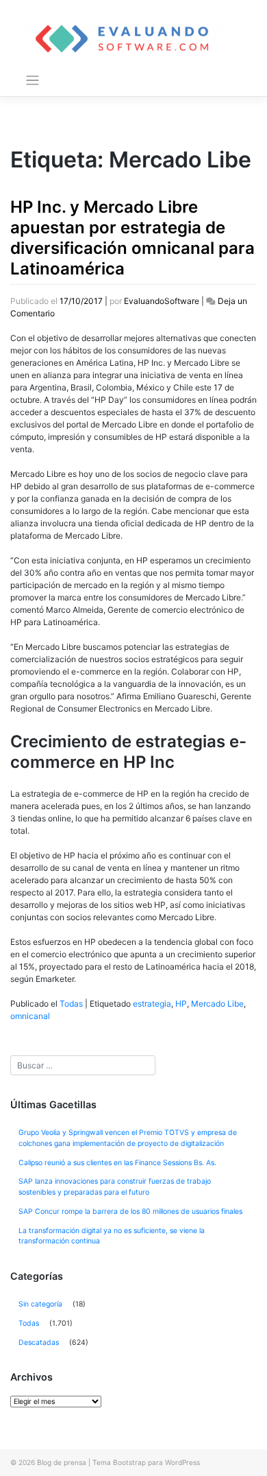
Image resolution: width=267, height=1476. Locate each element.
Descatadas (38, 1342)
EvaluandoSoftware (161, 301)
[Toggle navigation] (32, 81)
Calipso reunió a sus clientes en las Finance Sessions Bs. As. (117, 1162)
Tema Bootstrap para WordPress (146, 1462)
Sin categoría (40, 1304)
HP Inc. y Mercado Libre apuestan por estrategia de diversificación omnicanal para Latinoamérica (132, 238)
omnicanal (30, 1016)
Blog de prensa (61, 1462)
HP (181, 1003)
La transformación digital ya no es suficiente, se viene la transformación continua (111, 1236)
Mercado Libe (217, 1003)
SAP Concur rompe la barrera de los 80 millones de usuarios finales (130, 1211)
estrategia (152, 1003)
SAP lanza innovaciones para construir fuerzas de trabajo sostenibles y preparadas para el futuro (114, 1187)
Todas (71, 1003)
